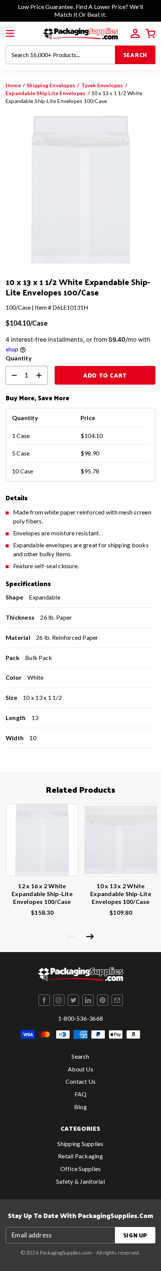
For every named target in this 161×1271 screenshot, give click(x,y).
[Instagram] (58, 1000)
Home (13, 85)
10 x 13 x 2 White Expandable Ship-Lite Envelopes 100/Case (120, 893)
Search (135, 55)
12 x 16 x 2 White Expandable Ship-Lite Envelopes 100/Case (42, 893)
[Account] (135, 33)
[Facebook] (44, 1000)
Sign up (135, 1235)
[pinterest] (102, 1000)
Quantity (19, 357)
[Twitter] (73, 1000)
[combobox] (60, 55)
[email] (117, 1000)
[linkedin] (88, 1000)
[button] (10, 33)
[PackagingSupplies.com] (80, 32)
